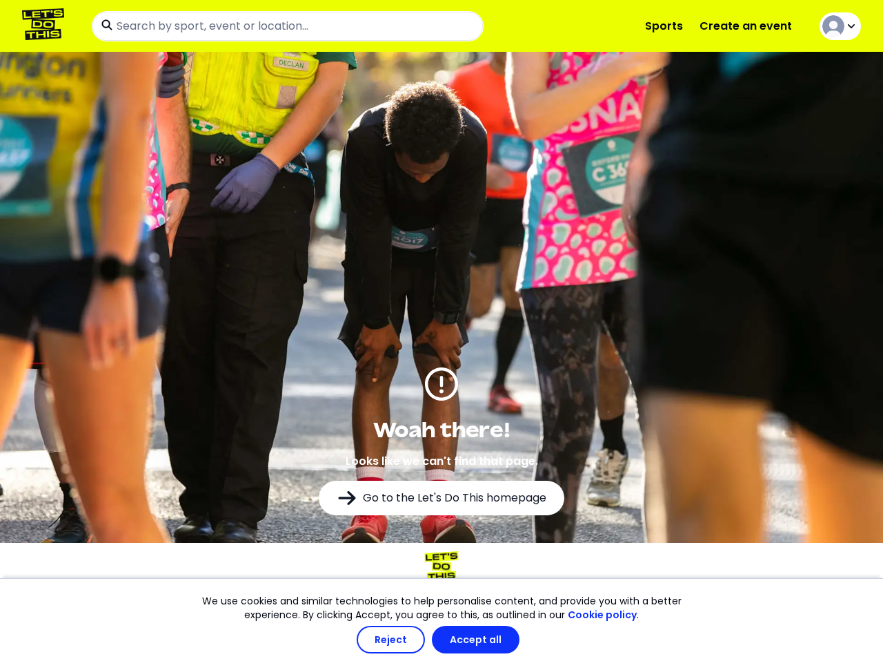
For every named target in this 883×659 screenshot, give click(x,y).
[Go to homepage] (46, 26)
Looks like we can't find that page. (442, 461)
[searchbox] (288, 26)
